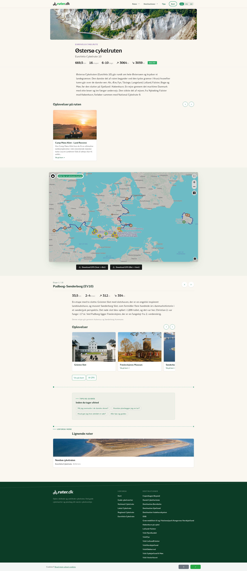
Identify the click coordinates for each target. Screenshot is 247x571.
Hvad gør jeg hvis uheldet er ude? (92, 414)
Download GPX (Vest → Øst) (93, 267)
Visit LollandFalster (151, 541)
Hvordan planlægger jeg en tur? (126, 408)
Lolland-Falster (149, 529)
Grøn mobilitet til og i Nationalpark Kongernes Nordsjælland (168, 520)
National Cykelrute (126, 504)
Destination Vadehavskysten (155, 512)
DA (182, 4)
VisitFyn (146, 537)
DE (191, 4)
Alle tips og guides (118, 414)
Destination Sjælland (152, 508)
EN (187, 4)
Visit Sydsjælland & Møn (153, 553)
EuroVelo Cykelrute (86, 44)
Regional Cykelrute (126, 512)
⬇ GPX (91, 377)
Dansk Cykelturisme (151, 500)
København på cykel (151, 525)
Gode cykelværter (125, 500)
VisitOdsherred (149, 549)
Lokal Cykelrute (124, 508)
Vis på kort (79, 377)
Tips (164, 4)
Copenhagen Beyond (151, 496)
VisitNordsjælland (150, 545)
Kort (173, 4)
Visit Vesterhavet (150, 557)
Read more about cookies (65, 567)
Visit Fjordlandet (150, 533)
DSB (144, 516)
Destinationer (149, 4)
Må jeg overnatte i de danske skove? (93, 408)
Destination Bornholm (152, 504)
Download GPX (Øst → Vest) (127, 267)
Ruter (134, 4)
